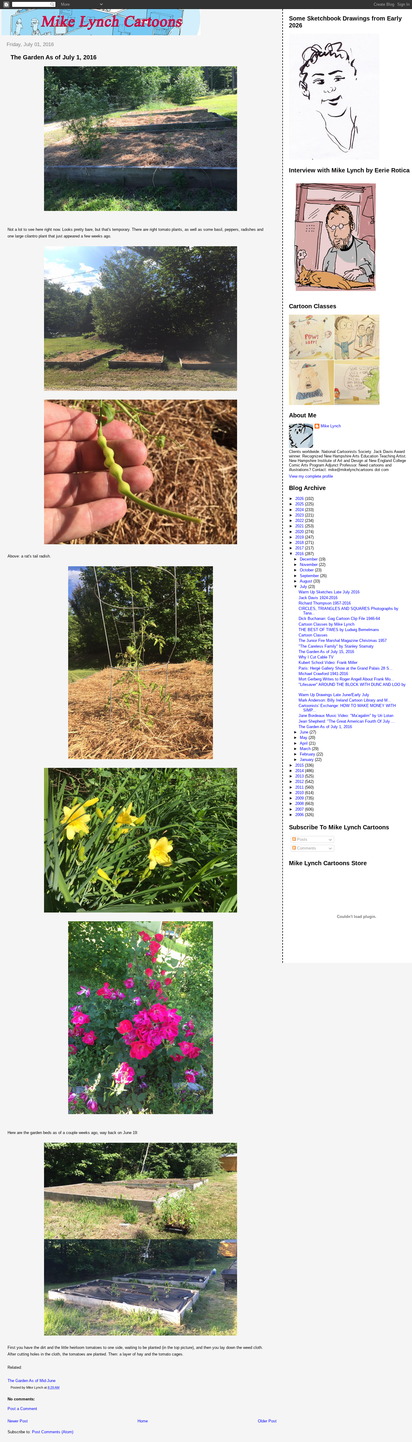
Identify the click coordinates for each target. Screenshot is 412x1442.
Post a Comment (22, 1408)
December (309, 559)
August (306, 581)
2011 (300, 787)
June (304, 732)
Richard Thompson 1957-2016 (325, 603)
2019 (300, 537)
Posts (301, 839)
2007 (300, 809)
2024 (300, 509)
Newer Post (18, 1421)
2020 (300, 531)
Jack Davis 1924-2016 (318, 597)
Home (143, 1421)
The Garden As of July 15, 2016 (326, 651)
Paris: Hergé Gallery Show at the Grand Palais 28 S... (346, 668)
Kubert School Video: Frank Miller (328, 662)
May (304, 737)
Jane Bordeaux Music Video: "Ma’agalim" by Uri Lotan (346, 715)
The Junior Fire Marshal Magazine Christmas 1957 (343, 640)
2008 (300, 803)
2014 (300, 770)
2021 (300, 526)
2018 (300, 542)
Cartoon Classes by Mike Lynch (326, 624)
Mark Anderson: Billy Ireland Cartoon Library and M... (345, 700)
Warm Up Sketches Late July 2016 (329, 592)
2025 (300, 504)
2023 (300, 515)
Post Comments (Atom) (52, 1432)
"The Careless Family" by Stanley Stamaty (336, 646)
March (306, 748)
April (304, 743)
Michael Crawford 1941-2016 (323, 673)
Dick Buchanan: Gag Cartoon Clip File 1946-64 (339, 618)
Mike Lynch (331, 426)
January (307, 759)
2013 (300, 776)
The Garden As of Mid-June (31, 1380)
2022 (300, 520)
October (307, 570)
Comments (306, 848)
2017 (300, 548)
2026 (300, 498)
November (309, 564)
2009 (300, 798)
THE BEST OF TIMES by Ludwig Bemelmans (339, 629)
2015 (300, 765)
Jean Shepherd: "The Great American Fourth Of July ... (347, 721)
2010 (300, 792)
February (308, 754)
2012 (300, 781)
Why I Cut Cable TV (316, 657)
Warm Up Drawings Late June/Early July (334, 695)
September (310, 575)
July (304, 586)
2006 (300, 814)
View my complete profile (311, 476)
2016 (300, 553)
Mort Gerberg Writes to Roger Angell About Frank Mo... (346, 679)
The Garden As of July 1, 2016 (54, 57)
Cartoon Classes (313, 635)
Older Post (267, 1421)
